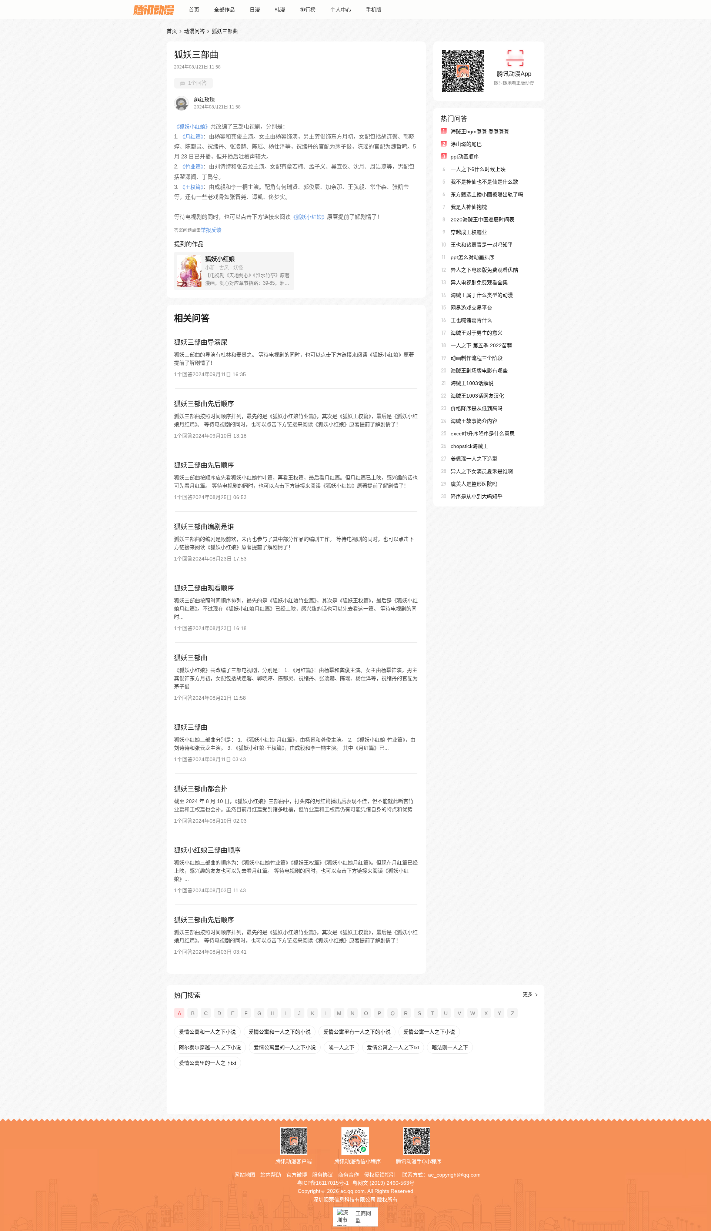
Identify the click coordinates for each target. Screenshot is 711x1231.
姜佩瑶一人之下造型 (474, 459)
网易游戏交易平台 (471, 308)
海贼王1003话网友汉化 (477, 396)
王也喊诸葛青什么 (471, 320)
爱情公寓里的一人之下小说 (285, 1047)
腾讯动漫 (153, 9)
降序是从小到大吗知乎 (477, 496)
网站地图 (244, 1175)
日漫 (255, 10)
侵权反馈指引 (379, 1175)
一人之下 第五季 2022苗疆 (481, 345)
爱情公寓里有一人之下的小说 (357, 1032)
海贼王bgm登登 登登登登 (480, 131)
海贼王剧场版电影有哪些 (479, 371)
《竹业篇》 (191, 167)
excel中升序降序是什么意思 (483, 433)
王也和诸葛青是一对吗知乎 (482, 245)
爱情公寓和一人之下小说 (207, 1032)
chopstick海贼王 (469, 446)
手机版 (373, 10)
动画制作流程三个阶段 (477, 358)
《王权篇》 (191, 187)
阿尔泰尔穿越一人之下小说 (210, 1047)
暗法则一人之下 (450, 1047)
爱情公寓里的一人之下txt (207, 1063)
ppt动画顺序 (465, 157)
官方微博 (296, 1175)
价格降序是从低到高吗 (477, 408)
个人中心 (340, 10)
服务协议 (322, 1175)
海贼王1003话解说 (472, 383)
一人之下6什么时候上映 (478, 169)
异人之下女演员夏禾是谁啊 (482, 471)
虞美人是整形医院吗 (474, 484)
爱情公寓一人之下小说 (429, 1032)
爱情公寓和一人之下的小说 (279, 1032)
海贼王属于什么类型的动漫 (482, 295)
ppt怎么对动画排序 (472, 257)
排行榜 (308, 10)
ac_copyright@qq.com (454, 1175)
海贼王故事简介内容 (474, 421)
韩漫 (280, 10)
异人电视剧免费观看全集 (479, 282)
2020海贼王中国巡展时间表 (482, 220)
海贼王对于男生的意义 (477, 333)
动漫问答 (194, 31)
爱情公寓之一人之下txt (393, 1047)
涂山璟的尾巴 (466, 144)
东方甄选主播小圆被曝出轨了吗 (487, 194)
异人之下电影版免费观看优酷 (484, 270)
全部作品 (224, 10)
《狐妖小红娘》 (192, 127)
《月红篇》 (191, 137)
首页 (194, 10)
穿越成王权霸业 (469, 232)
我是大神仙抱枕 (469, 207)
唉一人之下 (341, 1047)
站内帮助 (270, 1175)
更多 (528, 994)
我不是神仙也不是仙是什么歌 (484, 182)
